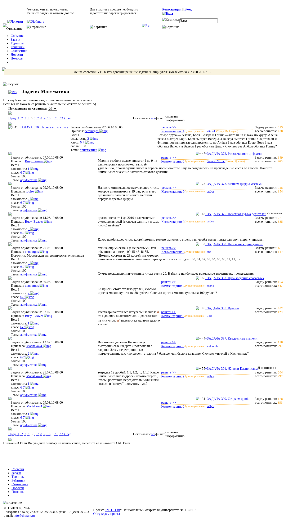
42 (61, 118)
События (17, 35)
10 (48, 118)
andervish (212, 345)
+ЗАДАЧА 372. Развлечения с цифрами (233, 153)
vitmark (211, 131)
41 (56, 118)
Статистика (19, 51)
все (153, 118)
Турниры (17, 43)
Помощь (17, 58)
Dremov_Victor (216, 161)
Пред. (12, 118)
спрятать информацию (174, 118)
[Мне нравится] (11, 127)
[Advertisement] (146, 454)
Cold (209, 315)
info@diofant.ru (24, 515)
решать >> (168, 127)
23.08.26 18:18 (200, 72)
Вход (188, 9)
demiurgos (92, 131)
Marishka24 (34, 346)
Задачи (15, 39)
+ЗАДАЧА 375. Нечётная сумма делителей (235, 214)
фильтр (160, 118)
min (209, 251)
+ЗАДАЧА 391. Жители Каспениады (231, 368)
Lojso (30, 191)
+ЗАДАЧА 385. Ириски (222, 308)
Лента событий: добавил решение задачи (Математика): (142, 72)
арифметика (88, 150)
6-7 (82, 142)
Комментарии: (172, 131)
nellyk (210, 191)
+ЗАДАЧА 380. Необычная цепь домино (234, 244)
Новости (17, 54)
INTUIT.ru (112, 510)
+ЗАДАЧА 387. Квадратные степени (231, 338)
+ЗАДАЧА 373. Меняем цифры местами (234, 184)
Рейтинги (17, 47)
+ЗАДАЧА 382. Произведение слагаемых (234, 278)
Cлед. (67, 118)
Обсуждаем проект (106, 513)
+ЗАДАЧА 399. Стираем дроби (227, 398)
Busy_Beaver (34, 161)
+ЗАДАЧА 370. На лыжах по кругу (43, 127)
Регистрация (172, 9)
